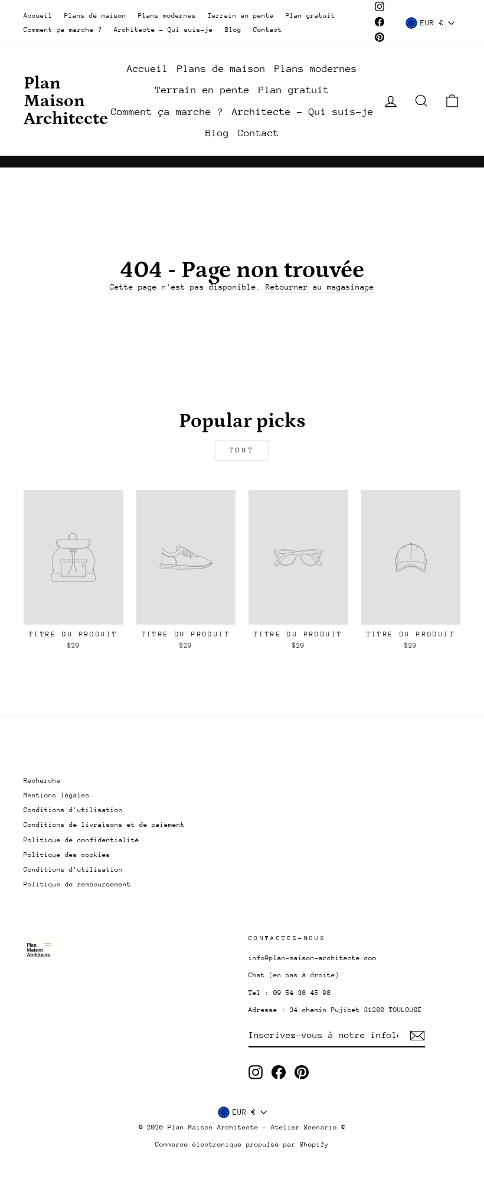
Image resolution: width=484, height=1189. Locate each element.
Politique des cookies (67, 855)
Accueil (38, 15)
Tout (242, 450)
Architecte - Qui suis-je (163, 30)
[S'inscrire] (417, 1036)
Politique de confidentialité (81, 840)
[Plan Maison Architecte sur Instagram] (255, 1072)
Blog (233, 30)
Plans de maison (95, 15)
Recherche (42, 780)
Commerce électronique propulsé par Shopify (242, 1144)
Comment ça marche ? (63, 30)
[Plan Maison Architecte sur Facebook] (279, 1072)
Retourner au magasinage (320, 287)
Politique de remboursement (77, 884)
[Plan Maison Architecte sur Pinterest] (302, 1072)
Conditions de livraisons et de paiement (104, 825)
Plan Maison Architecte (66, 101)
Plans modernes (167, 15)
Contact (267, 30)
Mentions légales (57, 795)
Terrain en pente (241, 15)
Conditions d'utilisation (73, 810)
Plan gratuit (310, 15)
